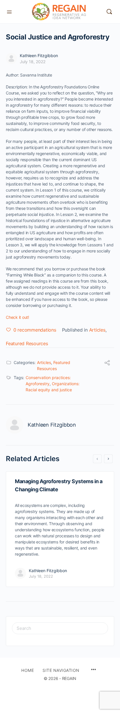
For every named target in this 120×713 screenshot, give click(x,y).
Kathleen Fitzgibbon (39, 55)
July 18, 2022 (32, 61)
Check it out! (17, 317)
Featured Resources (27, 343)
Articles (97, 330)
